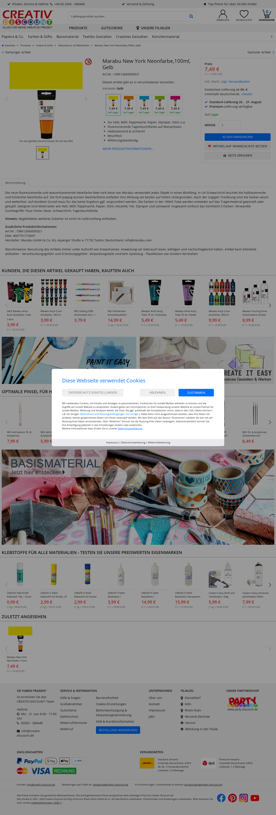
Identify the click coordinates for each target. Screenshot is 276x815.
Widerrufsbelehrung (159, 442)
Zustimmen (196, 393)
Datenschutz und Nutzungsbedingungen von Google (109, 414)
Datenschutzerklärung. (130, 428)
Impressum (112, 442)
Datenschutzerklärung (133, 442)
